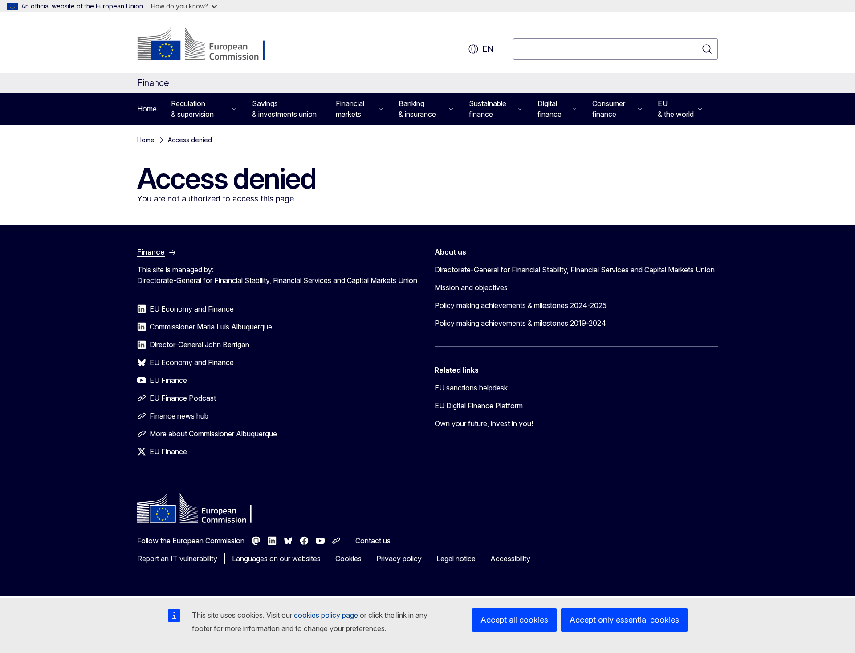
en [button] (487, 48)
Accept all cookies (514, 619)
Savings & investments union (284, 109)
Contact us (373, 540)
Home (147, 108)
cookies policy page (326, 615)
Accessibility (510, 558)
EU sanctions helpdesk (471, 387)
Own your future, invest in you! (484, 423)
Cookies (348, 558)
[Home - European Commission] (209, 44)
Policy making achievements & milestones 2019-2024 (520, 323)
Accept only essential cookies (624, 619)
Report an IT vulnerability (177, 558)
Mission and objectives (471, 287)
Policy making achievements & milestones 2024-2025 (521, 305)
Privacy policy (399, 558)
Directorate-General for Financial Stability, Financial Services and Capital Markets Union (575, 269)
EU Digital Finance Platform (479, 405)
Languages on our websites (276, 558)
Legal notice (456, 558)
